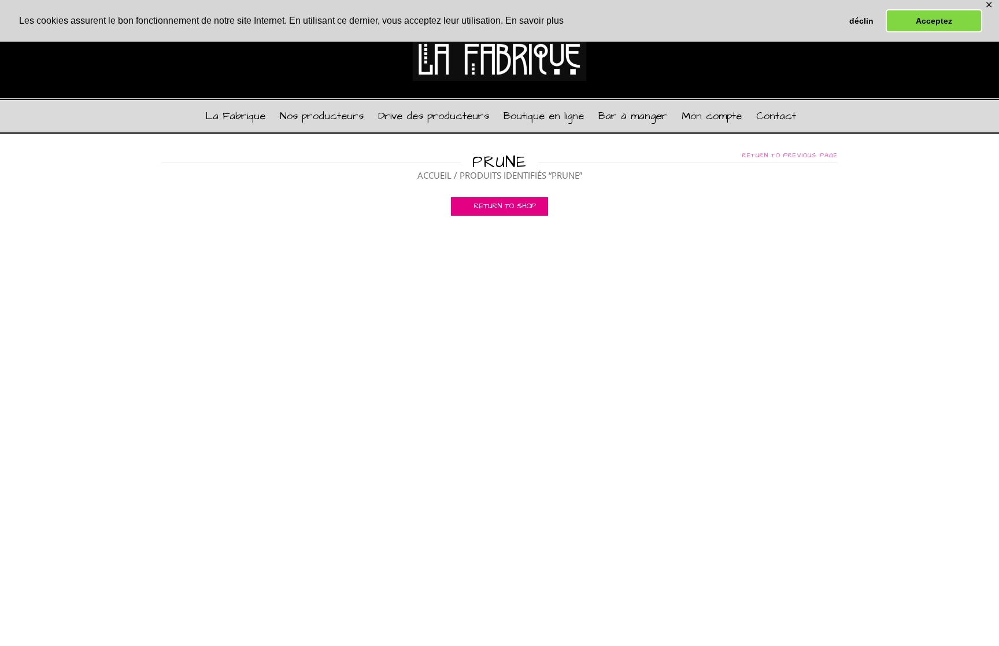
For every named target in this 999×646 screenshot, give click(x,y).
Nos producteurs (322, 116)
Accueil (434, 175)
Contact (776, 116)
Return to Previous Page (790, 155)
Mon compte (712, 116)
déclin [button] (861, 20)
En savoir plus (534, 20)
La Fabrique (235, 116)
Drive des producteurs (433, 116)
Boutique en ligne (544, 116)
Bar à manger (632, 116)
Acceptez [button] (934, 20)
